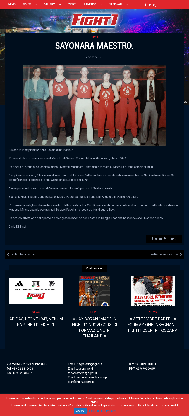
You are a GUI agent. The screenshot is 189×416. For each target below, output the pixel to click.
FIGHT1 (27, 4)
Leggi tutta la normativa (101, 410)
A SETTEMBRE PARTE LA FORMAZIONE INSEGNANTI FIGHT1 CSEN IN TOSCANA (153, 325)
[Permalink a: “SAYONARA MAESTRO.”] (94, 105)
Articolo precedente (25, 254)
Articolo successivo (164, 254)
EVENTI (72, 4)
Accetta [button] (80, 411)
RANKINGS (90, 4)
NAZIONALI (115, 4)
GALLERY (49, 4)
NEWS (12, 4)
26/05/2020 (94, 57)
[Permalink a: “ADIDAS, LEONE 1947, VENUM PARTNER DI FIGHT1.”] (36, 291)
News (94, 36)
